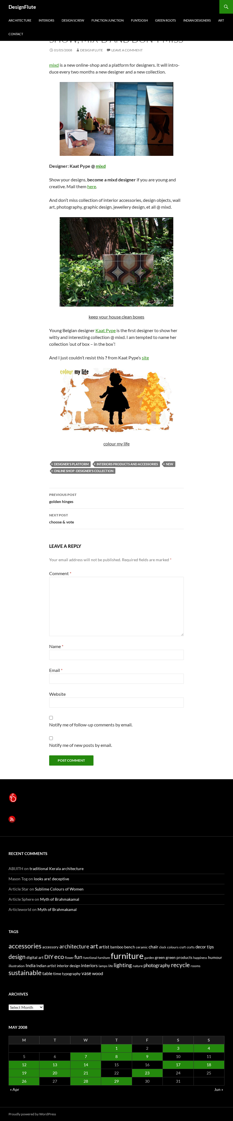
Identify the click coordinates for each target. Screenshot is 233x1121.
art (221, 20)
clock (162, 947)
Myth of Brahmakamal (59, 899)
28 (86, 1081)
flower (69, 957)
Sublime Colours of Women (59, 889)
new (169, 464)
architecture (20, 20)
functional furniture (96, 957)
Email (56, 670)
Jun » (218, 1089)
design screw (73, 20)
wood (97, 973)
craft (182, 947)
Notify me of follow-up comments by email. (90, 724)
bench (129, 946)
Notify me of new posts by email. (80, 745)
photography (156, 965)
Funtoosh (139, 20)
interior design (68, 965)
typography (71, 973)
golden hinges (62, 498)
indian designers (197, 20)
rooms (195, 966)
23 (147, 1072)
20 (55, 1072)
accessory (50, 947)
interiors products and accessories (127, 464)
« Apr (14, 1089)
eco (59, 956)
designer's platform (71, 464)
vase (86, 973)
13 (55, 1064)
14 (86, 1064)
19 (24, 1072)
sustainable (25, 973)
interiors (46, 20)
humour (215, 957)
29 (116, 1081)
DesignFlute (22, 7)
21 (86, 1072)
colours (172, 947)
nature (138, 966)
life (110, 966)
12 (24, 1064)
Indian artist (46, 965)
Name (56, 646)
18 (209, 1064)
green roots (165, 20)
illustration (17, 966)
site (145, 357)
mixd (54, 65)
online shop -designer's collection (83, 471)
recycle (180, 964)
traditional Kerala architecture (57, 868)
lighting (123, 965)
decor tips (204, 946)
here (91, 186)
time (57, 973)
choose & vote (61, 518)
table (47, 973)
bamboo (116, 947)
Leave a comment (127, 50)
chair (153, 946)
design (17, 956)
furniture (127, 956)
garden (149, 957)
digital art (34, 957)
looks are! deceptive (51, 878)
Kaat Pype (105, 330)
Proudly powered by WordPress (32, 1114)
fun (78, 957)
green (160, 957)
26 (24, 1081)
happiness (200, 957)
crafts (191, 947)
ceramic (142, 947)
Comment (60, 573)
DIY (48, 957)
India (31, 965)
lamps (103, 966)
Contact (16, 34)
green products (179, 957)
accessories (25, 946)
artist (104, 946)
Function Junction (107, 20)
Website (57, 694)
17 (178, 1064)
